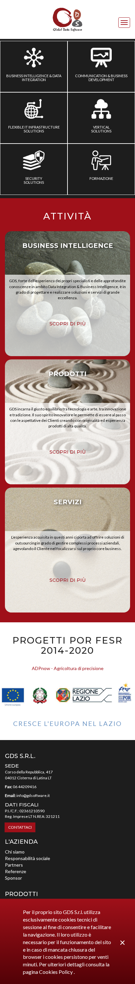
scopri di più (67, 324)
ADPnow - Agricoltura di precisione (68, 668)
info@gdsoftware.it (33, 795)
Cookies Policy (56, 972)
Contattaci (20, 827)
